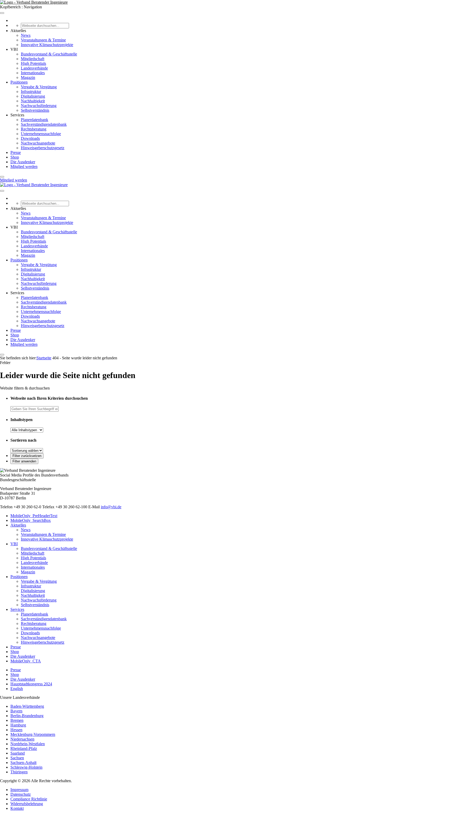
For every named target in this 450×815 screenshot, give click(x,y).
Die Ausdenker (22, 162)
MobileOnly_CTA (25, 661)
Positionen (19, 82)
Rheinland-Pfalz (23, 748)
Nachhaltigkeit (33, 101)
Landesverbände (34, 68)
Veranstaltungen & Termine (43, 40)
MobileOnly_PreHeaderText (33, 515)
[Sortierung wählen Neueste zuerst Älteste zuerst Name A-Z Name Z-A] (26, 450)
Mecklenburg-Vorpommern (32, 734)
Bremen (16, 720)
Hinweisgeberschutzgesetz (42, 148)
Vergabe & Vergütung (39, 87)
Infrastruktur (31, 91)
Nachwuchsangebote (38, 143)
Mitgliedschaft (32, 59)
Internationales (33, 73)
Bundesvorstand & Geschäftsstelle (49, 54)
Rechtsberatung (33, 129)
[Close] (2, 177)
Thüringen (19, 772)
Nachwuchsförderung (39, 105)
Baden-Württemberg (27, 706)
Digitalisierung (33, 96)
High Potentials (33, 63)
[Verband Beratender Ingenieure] (34, 2)
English (16, 688)
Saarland (17, 753)
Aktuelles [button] (18, 30)
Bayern (16, 711)
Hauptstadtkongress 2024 (31, 684)
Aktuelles (18, 525)
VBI (14, 544)
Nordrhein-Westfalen (27, 744)
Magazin (28, 77)
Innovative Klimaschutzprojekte (47, 44)
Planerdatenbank (34, 119)
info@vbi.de (111, 507)
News (25, 35)
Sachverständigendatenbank (44, 124)
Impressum (19, 789)
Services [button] (17, 115)
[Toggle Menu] (2, 13)
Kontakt (17, 808)
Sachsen (17, 758)
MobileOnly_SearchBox (30, 520)
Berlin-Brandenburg (26, 715)
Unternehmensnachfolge (41, 133)
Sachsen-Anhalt (23, 762)
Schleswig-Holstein (26, 767)
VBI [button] (14, 49)
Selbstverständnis (35, 110)
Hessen (16, 730)
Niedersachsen (22, 739)
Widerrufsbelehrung (26, 803)
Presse (15, 152)
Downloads (30, 138)
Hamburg (18, 725)
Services (17, 609)
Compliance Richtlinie (28, 799)
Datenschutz (20, 794)
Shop (14, 157)
